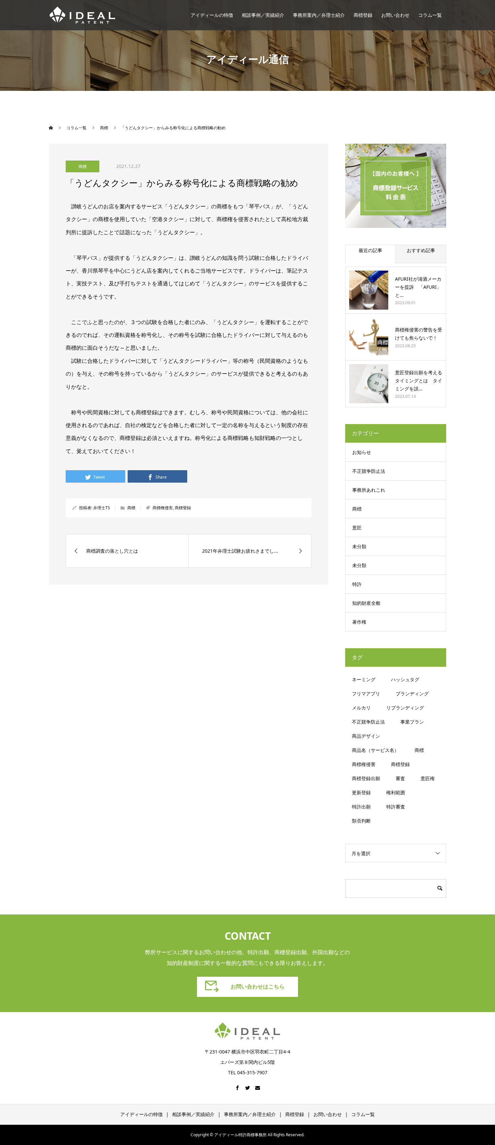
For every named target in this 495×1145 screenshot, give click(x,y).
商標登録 (363, 15)
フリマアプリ (366, 693)
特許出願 (361, 806)
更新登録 (361, 792)
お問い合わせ (395, 15)
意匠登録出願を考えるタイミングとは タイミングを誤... (418, 380)
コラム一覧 (430, 15)
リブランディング (405, 707)
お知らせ (361, 452)
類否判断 (361, 821)
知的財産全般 (366, 603)
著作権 (359, 622)
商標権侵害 (163, 508)
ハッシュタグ (405, 679)
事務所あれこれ (368, 490)
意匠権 (428, 778)
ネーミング (363, 679)
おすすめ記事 (421, 250)
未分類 (359, 546)
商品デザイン (366, 736)
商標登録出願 (366, 778)
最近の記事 (370, 250)
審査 (400, 778)
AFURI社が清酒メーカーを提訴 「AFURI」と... (418, 287)
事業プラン (412, 722)
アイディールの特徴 (212, 15)
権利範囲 (395, 792)
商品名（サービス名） (375, 750)
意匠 (357, 527)
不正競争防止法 (368, 471)
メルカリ (361, 707)
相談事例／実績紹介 (263, 15)
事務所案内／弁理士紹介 (319, 15)
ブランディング (412, 693)
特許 (357, 584)
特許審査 (395, 806)
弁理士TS (101, 508)
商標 (82, 166)
